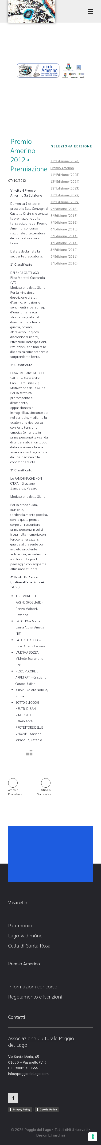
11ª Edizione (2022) (64, 195)
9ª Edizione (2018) (64, 208)
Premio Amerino (62, 168)
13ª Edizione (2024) (64, 181)
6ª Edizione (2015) (64, 229)
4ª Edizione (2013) (64, 243)
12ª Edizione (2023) (64, 188)
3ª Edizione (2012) (64, 249)
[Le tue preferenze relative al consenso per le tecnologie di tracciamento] (92, 1136)
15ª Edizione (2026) (64, 161)
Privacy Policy (21, 1109)
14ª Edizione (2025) (64, 174)
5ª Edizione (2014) (64, 236)
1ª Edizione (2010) (64, 263)
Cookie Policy (48, 1109)
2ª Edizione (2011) (64, 256)
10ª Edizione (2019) (64, 202)
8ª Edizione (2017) (64, 215)
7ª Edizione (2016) (64, 222)
